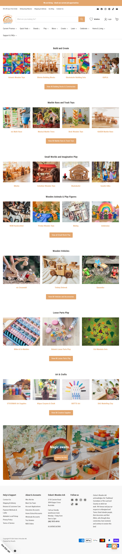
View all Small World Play (61, 235)
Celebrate (84, 28)
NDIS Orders (29, 524)
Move (54, 28)
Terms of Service (8, 523)
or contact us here (54, 526)
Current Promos (9, 28)
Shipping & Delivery (40, 9)
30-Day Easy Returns (26, 9)
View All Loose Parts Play (61, 358)
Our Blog (51, 9)
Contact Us (59, 9)
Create (63, 28)
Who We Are (29, 500)
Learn (73, 28)
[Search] (81, 19)
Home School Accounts (33, 513)
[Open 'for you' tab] (114, 546)
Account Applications (33, 506)
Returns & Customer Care (12, 506)
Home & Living (98, 28)
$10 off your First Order (10, 9)
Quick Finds (24, 28)
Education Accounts (32, 510)
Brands (36, 28)
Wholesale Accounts (32, 517)
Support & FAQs (9, 35)
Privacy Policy (7, 520)
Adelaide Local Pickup (10, 516)
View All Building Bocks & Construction (61, 86)
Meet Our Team (30, 503)
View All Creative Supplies (61, 413)
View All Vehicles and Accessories (61, 297)
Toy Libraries (29, 520)
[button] (7, 547)
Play (45, 28)
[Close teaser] (15, 551)
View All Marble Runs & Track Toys (61, 141)
